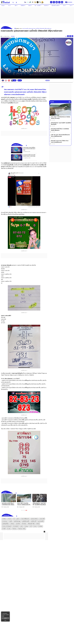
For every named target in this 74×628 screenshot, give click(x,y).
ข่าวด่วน (35, 526)
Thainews (14, 528)
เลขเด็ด (10, 521)
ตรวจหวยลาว (5, 521)
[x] (54, 2)
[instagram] (59, 2)
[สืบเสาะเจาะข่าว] (25, 2)
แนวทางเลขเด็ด (41, 521)
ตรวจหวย (9, 518)
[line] (62, 2)
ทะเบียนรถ (12, 523)
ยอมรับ (5, 618)
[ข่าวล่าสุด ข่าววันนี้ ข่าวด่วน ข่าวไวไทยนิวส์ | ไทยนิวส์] (6, 2)
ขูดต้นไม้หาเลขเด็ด (25, 521)
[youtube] (57, 2)
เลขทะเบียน (18, 523)
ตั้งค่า (5, 620)
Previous (44, 492)
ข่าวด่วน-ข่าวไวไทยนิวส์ (6, 526)
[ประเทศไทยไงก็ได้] (42, 2)
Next (46, 492)
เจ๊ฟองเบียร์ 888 (31, 523)
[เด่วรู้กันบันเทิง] (30, 2)
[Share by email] (72, 36)
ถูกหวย (18, 518)
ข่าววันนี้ (3, 528)
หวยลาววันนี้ (42, 518)
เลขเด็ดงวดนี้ (33, 521)
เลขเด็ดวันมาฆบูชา (17, 521)
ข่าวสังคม (4, 518)
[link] (24, 150)
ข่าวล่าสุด (26, 526)
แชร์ (66, 36)
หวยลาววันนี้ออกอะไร (25, 518)
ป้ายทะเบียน (24, 523)
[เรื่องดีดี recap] (28, 2)
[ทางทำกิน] (35, 2)
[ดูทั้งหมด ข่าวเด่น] (69, 102)
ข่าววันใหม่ (40, 526)
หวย (14, 518)
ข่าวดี (31, 526)
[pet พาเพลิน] (33, 2)
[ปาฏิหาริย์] (37, 2)
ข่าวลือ (21, 526)
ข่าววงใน (8, 528)
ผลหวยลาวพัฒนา (34, 518)
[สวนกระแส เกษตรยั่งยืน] (40, 2)
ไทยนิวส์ (37, 523)
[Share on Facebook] (68, 36)
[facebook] (51, 2)
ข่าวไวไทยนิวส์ (15, 526)
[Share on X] (70, 36)
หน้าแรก (17, 28)
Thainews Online (21, 528)
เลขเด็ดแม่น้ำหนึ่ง (5, 523)
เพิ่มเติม (3, 616)
